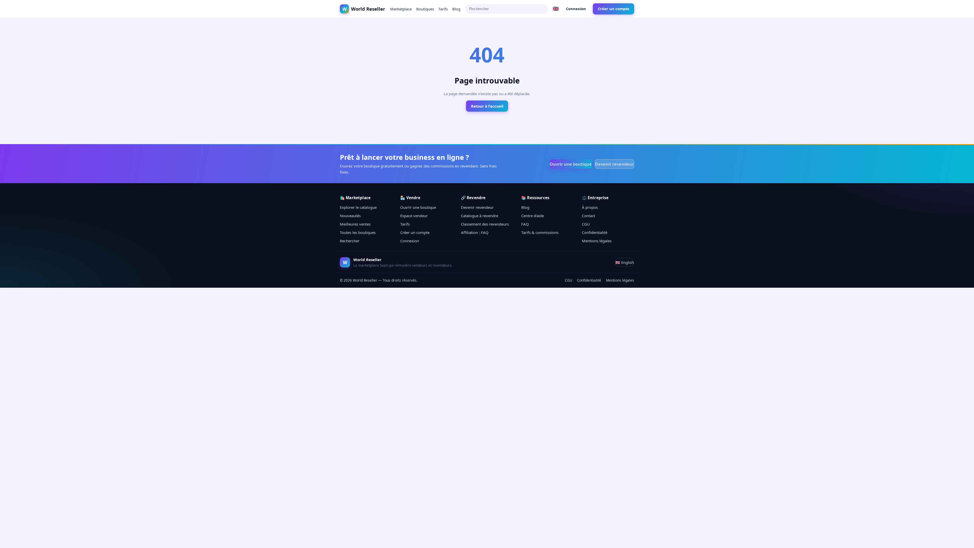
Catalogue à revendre (479, 215)
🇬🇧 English (624, 262)
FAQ (525, 224)
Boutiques (425, 8)
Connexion (576, 8)
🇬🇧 (556, 8)
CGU (586, 224)
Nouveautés (350, 215)
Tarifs (443, 8)
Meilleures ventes (355, 224)
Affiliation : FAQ (475, 232)
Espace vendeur (414, 215)
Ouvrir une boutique (571, 164)
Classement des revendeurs (485, 224)
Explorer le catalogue (358, 207)
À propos (590, 207)
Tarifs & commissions (540, 232)
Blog (456, 8)
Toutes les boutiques (358, 232)
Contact (588, 215)
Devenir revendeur (614, 164)
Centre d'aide (532, 215)
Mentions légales (597, 240)
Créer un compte (613, 8)
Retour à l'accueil (487, 106)
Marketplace (401, 8)
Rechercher (349, 240)
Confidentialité (594, 232)
